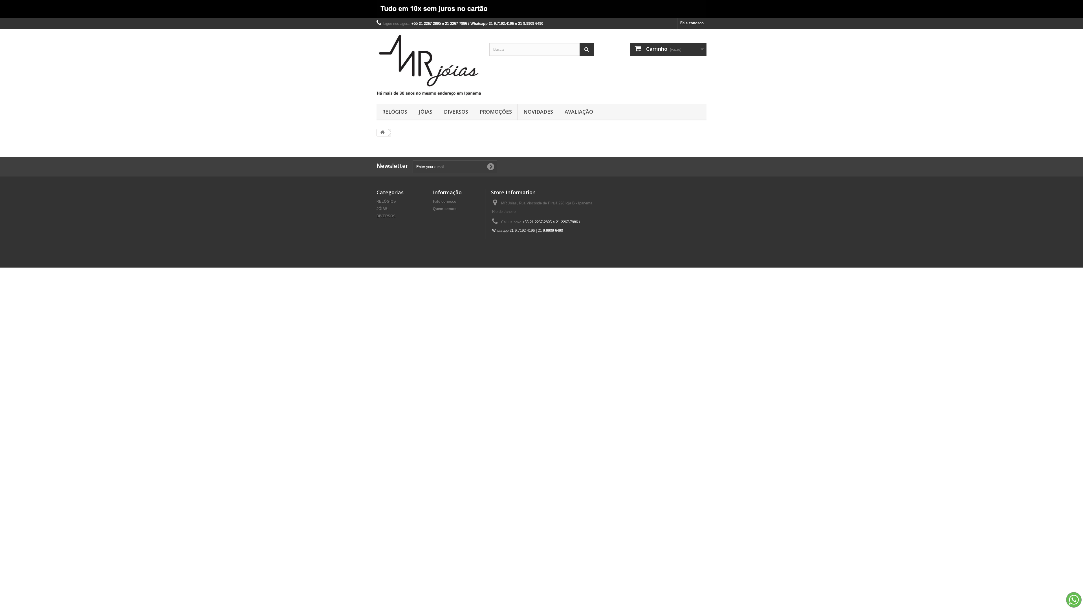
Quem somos (444, 209)
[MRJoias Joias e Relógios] (429, 65)
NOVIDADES (538, 111)
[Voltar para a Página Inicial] (382, 132)
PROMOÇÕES (496, 111)
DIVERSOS (456, 111)
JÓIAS (425, 111)
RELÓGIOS (394, 111)
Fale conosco (692, 23)
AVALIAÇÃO (579, 111)
